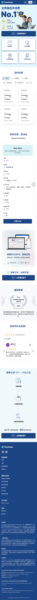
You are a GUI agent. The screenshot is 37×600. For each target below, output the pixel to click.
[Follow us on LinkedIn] (6, 451)
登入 (25, 2)
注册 (30, 2)
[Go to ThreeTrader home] (7, 2)
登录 (2, 460)
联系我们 (3, 514)
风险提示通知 (4, 493)
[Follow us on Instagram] (2, 451)
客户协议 (3, 490)
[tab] (6, 78)
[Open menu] (34, 2)
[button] (33, 184)
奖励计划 (3, 469)
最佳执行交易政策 (5, 478)
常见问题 (3, 511)
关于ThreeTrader (5, 503)
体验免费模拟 (4, 466)
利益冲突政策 (4, 484)
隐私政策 (3, 487)
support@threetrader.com (12, 575)
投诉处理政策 (4, 481)
